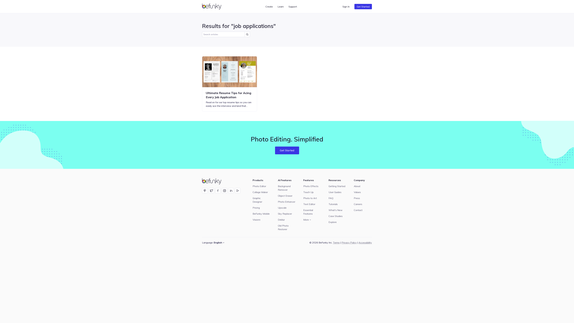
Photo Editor (259, 186)
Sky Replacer (285, 213)
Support (292, 6)
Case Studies (336, 216)
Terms (336, 242)
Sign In (346, 6)
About (357, 186)
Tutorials (333, 204)
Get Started (363, 6)
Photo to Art (310, 198)
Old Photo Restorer (283, 227)
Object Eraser (285, 195)
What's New (335, 210)
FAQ (331, 198)
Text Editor (309, 204)
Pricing (256, 207)
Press (357, 198)
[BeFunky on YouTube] (237, 190)
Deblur (281, 219)
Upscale (282, 207)
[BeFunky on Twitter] (211, 190)
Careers (358, 204)
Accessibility (365, 242)
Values (357, 192)
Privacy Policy (349, 242)
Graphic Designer (257, 200)
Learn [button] (281, 6)
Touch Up (308, 192)
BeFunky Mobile (261, 213)
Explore (333, 222)
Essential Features (308, 212)
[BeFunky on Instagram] (224, 190)
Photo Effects (310, 186)
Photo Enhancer (286, 201)
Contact (358, 210)
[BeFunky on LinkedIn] (231, 190)
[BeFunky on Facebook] (218, 190)
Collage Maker (260, 192)
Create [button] (269, 6)
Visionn (256, 219)
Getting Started (337, 186)
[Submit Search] (247, 34)
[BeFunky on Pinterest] (204, 190)
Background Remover (284, 188)
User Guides (335, 192)
